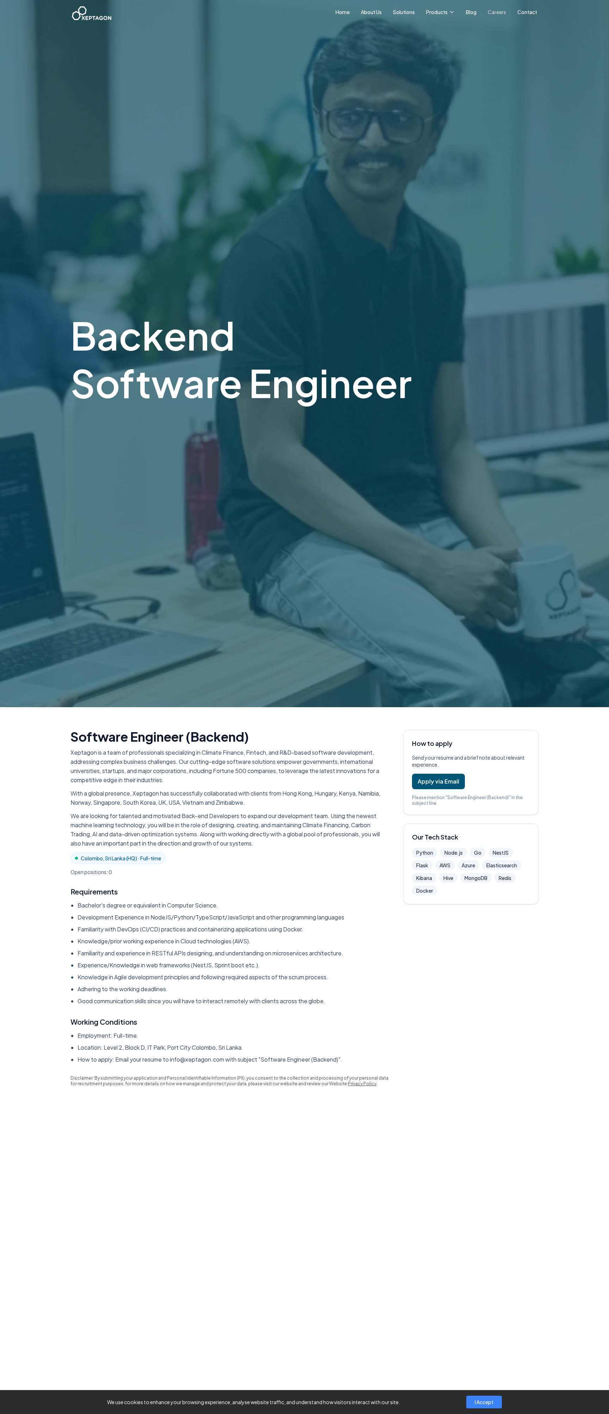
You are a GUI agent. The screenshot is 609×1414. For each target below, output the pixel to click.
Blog (471, 12)
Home (343, 12)
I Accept (484, 1402)
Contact (527, 12)
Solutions (404, 12)
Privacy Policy (362, 1083)
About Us (371, 12)
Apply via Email (438, 781)
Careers (497, 12)
